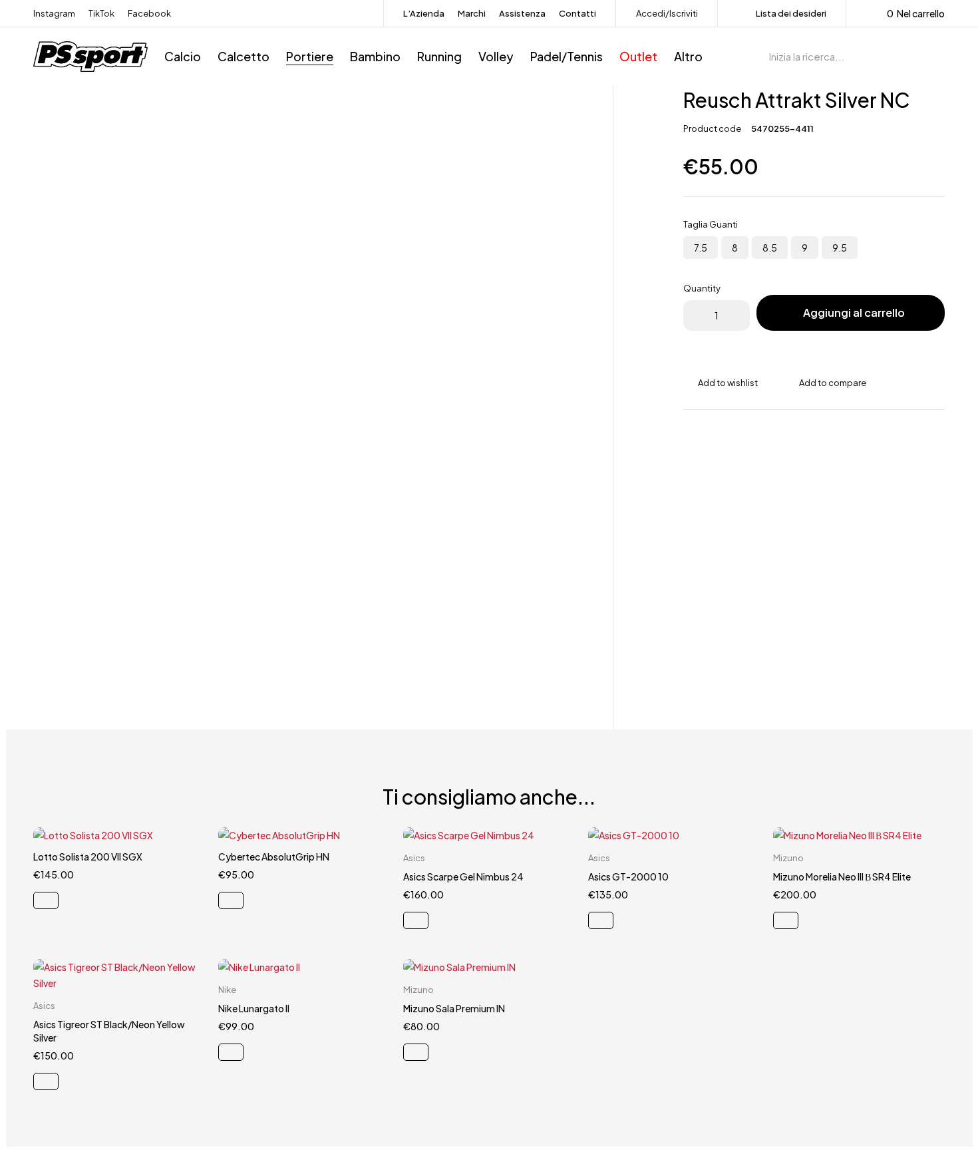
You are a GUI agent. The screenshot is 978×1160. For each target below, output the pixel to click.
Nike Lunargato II (253, 1008)
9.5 (839, 248)
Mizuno (788, 858)
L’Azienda (423, 13)
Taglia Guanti (710, 224)
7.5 (700, 248)
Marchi (472, 13)
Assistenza (522, 13)
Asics (414, 858)
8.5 (769, 248)
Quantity (702, 288)
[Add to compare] (825, 382)
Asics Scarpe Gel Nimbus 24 (463, 876)
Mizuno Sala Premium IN (454, 1008)
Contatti (577, 13)
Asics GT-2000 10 (628, 876)
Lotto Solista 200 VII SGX (87, 857)
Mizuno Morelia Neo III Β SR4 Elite (842, 876)
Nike (227, 989)
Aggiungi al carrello (854, 312)
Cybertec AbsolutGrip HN (273, 857)
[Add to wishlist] (720, 382)
